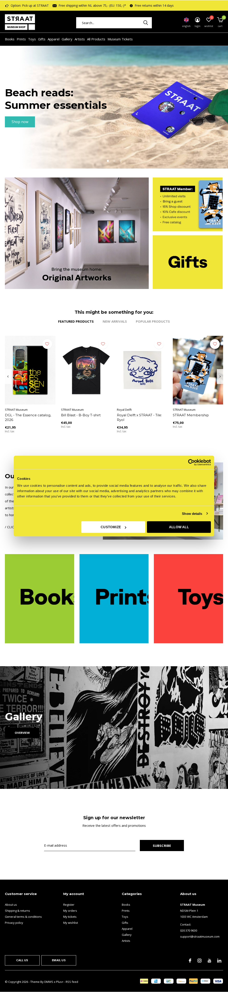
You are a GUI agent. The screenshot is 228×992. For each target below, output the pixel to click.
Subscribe (162, 845)
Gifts (41, 39)
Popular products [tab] (153, 321)
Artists (80, 39)
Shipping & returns (17, 911)
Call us (22, 960)
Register (68, 905)
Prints (21, 39)
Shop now (20, 121)
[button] (108, 161)
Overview (22, 733)
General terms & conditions (23, 917)
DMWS (48, 982)
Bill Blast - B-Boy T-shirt (81, 415)
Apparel (53, 39)
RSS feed (72, 982)
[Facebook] (190, 960)
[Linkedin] (219, 960)
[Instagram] (199, 960)
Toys (32, 39)
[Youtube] (209, 960)
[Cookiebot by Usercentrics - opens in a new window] (191, 462)
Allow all (179, 527)
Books (9, 39)
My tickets (70, 917)
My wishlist (70, 923)
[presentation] (8, 376)
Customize (111, 527)
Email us (58, 960)
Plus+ (59, 982)
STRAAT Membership (191, 415)
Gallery (67, 39)
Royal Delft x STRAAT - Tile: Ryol (139, 417)
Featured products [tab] (76, 321)
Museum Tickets (120, 39)
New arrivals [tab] (115, 321)
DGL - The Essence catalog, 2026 (28, 417)
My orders (70, 911)
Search (145, 22)
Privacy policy (14, 923)
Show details (192, 513)
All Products (96, 39)
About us (11, 905)
